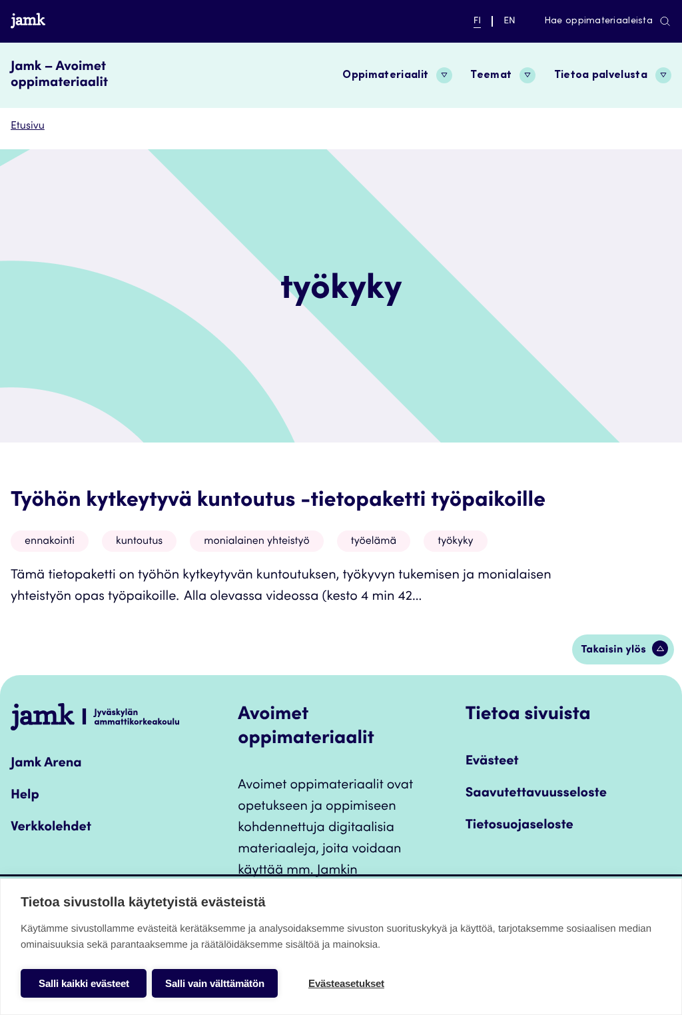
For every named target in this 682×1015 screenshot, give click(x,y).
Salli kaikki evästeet (84, 983)
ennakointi (50, 541)
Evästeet (492, 761)
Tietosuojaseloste (519, 825)
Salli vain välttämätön (214, 983)
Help (25, 795)
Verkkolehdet (51, 827)
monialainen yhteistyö (256, 541)
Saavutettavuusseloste (536, 793)
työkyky (455, 541)
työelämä (374, 541)
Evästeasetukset (346, 983)
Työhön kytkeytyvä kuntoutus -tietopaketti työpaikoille (278, 501)
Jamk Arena (46, 763)
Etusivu (28, 126)
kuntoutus (139, 541)
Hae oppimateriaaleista (598, 21)
